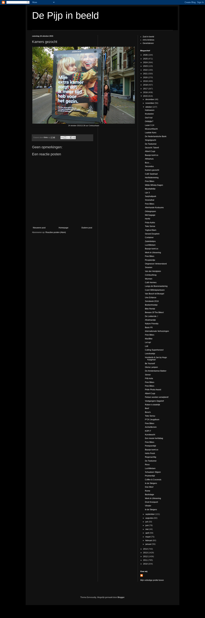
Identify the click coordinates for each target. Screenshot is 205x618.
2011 (145, 560)
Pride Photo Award (153, 390)
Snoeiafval (149, 200)
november (150, 103)
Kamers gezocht (152, 170)
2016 (145, 92)
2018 (145, 85)
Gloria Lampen (151, 367)
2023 (145, 66)
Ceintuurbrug (150, 275)
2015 (145, 96)
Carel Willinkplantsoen (155, 290)
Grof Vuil (148, 118)
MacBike (148, 339)
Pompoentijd (150, 446)
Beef (147, 408)
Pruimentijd (150, 476)
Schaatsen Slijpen (153, 472)
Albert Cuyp (150, 151)
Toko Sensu (150, 416)
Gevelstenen (148, 43)
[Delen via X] (68, 137)
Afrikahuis (149, 159)
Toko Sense (150, 226)
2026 (145, 55)
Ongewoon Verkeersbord (156, 264)
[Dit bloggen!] (65, 137)
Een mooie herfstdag (154, 438)
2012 (145, 556)
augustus (149, 518)
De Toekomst (150, 144)
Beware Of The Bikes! (154, 312)
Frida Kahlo (150, 222)
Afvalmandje (150, 320)
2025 (145, 59)
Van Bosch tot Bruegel (154, 294)
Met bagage (150, 215)
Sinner (148, 375)
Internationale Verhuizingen (157, 331)
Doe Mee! (149, 487)
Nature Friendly (151, 324)
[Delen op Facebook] (71, 137)
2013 (145, 553)
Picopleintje (150, 260)
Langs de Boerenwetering (156, 286)
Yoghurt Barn (150, 230)
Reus (147, 464)
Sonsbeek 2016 (152, 301)
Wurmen (148, 279)
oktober (148, 107)
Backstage (149, 494)
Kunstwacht (150, 435)
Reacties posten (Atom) (55, 232)
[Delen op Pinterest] (74, 137)
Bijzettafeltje (150, 189)
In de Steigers (151, 483)
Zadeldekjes (150, 241)
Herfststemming (152, 177)
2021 (145, 74)
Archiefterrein (151, 427)
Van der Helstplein (153, 271)
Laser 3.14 (149, 125)
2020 (145, 77)
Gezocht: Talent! (152, 148)
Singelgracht (150, 140)
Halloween (149, 110)
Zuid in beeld (148, 37)
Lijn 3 (147, 193)
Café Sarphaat (151, 174)
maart (148, 537)
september (150, 514)
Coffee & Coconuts (153, 480)
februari (149, 540)
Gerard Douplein (152, 234)
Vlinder (148, 506)
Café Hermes (150, 282)
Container (149, 237)
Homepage (63, 228)
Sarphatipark (150, 196)
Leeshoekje (150, 353)
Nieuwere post (39, 228)
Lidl (146, 346)
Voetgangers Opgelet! (154, 401)
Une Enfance (150, 297)
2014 (145, 549)
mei (147, 529)
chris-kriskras (148, 40)
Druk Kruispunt (151, 502)
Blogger (121, 597)
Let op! (148, 342)
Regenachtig (150, 457)
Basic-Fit (148, 327)
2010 (145, 564)
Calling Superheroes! (154, 350)
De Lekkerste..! (151, 316)
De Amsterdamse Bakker (155, 371)
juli (146, 522)
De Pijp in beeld (65, 15)
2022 (145, 70)
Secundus (149, 166)
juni (147, 525)
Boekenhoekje (151, 305)
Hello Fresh (150, 453)
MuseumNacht (151, 129)
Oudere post (86, 228)
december (150, 99)
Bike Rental (150, 309)
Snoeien (148, 267)
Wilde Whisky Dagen (154, 185)
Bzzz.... (148, 163)
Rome (147, 491)
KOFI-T (148, 431)
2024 (145, 62)
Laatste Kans (150, 132)
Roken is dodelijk (152, 405)
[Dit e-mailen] (62, 137)
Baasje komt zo (151, 155)
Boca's (148, 412)
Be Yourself (150, 363)
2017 (145, 89)
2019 (145, 81)
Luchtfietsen (150, 245)
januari (148, 544)
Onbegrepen (150, 211)
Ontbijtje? (149, 121)
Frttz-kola (149, 378)
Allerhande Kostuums (154, 207)
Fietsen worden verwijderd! (156, 397)
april (147, 533)
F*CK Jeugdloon (152, 419)
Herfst (147, 219)
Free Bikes (149, 181)
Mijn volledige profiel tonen (152, 580)
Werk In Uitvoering (153, 252)
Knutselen (149, 114)
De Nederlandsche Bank (155, 136)
